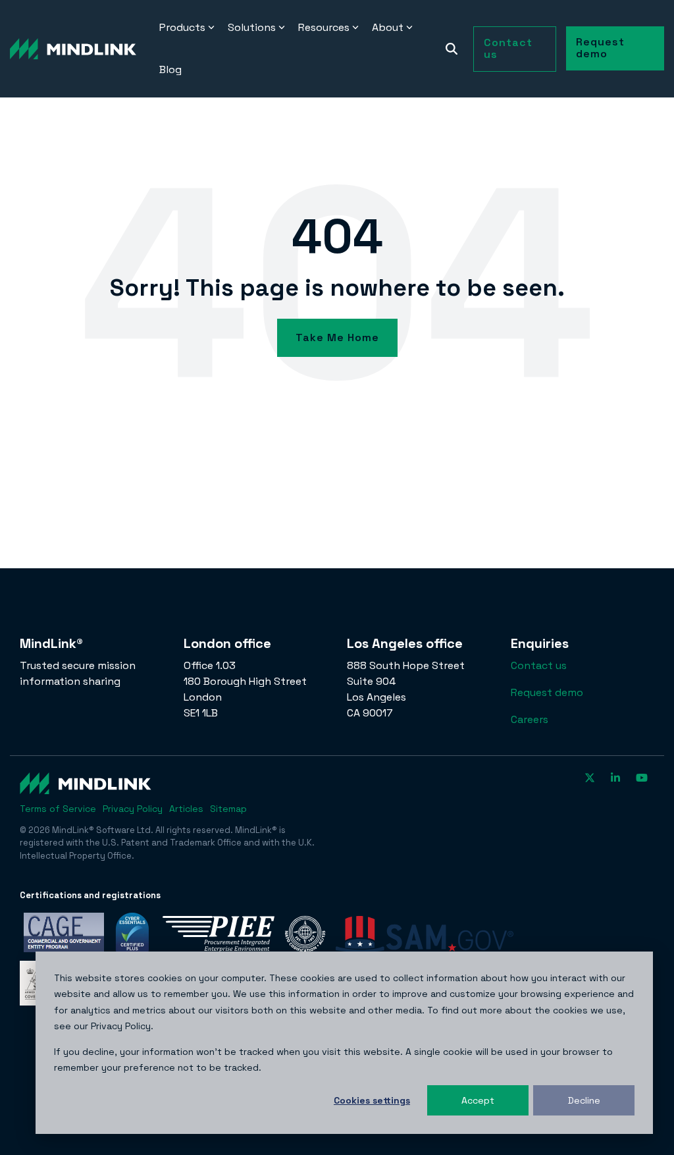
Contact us (508, 48)
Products (182, 27)
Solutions (252, 27)
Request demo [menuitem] (547, 692)
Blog (170, 69)
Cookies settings (372, 1100)
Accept (477, 1100)
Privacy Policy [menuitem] (133, 809)
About (387, 27)
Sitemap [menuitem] (228, 809)
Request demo (600, 48)
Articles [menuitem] (186, 809)
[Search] (451, 49)
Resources (324, 27)
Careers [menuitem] (529, 719)
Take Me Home (337, 337)
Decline (584, 1100)
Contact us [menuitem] (539, 665)
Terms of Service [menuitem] (58, 809)
